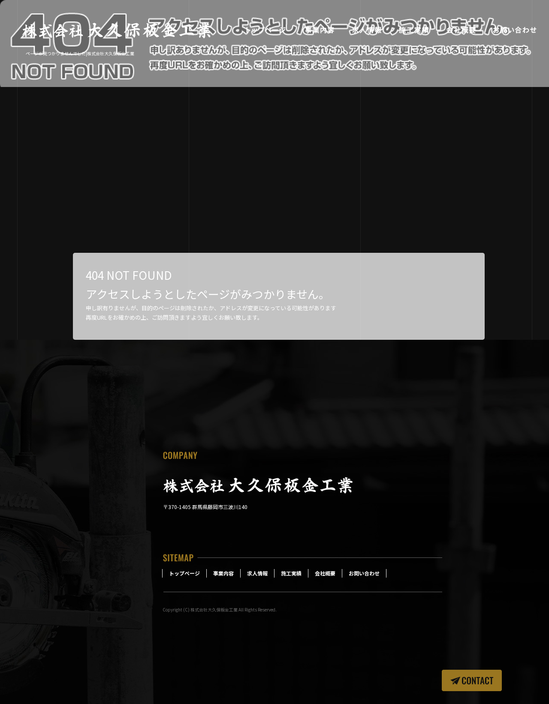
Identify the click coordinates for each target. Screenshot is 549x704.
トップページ (266, 30)
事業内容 (319, 30)
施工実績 (413, 30)
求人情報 (366, 30)
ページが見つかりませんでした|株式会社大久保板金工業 (80, 53)
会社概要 (461, 30)
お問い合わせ (515, 30)
